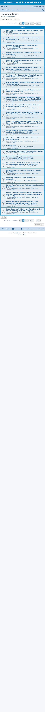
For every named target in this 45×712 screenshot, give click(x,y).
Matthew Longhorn (18, 33)
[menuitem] (6, 6)
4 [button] (30, 23)
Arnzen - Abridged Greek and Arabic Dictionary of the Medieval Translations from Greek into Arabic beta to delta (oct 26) (24, 194)
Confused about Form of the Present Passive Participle (24, 151)
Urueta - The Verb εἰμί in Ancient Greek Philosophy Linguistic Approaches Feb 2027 (23, 105)
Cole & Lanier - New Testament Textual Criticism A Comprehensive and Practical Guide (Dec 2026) (23, 163)
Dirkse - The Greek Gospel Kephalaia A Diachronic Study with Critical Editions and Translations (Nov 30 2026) (24, 123)
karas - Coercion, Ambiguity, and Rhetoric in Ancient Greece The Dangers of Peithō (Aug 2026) (24, 210)
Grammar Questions (16, 154)
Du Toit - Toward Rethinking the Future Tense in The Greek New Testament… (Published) (23, 68)
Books (13, 34)
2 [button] (25, 23)
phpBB (16, 232)
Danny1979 (16, 152)
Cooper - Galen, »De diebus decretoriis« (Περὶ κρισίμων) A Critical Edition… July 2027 (21, 131)
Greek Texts (14, 148)
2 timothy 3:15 (11, 145)
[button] (20, 23)
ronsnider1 (16, 147)
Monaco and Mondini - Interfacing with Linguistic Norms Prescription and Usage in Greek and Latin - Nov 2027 (25, 113)
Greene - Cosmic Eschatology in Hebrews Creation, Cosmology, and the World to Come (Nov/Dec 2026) (23, 98)
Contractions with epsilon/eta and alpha (19, 157)
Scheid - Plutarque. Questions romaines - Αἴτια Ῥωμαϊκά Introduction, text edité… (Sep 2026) (22, 202)
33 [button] (37, 23)
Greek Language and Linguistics (20, 159)
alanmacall (16, 158)
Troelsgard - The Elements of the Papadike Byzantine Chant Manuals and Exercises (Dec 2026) (24, 76)
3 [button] (28, 23)
